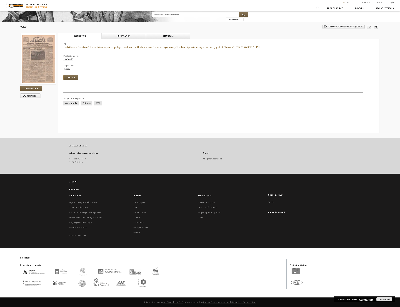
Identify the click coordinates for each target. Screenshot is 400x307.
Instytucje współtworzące (80, 222)
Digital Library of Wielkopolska (83, 202)
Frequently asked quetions (210, 212)
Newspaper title (140, 227)
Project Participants (206, 202)
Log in (271, 202)
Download (31, 96)
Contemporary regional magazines (85, 212)
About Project (335, 8)
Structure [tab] (168, 36)
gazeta (66, 69)
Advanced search (235, 19)
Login (391, 2)
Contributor (138, 222)
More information (366, 299)
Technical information (207, 207)
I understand (384, 299)
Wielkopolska (71, 103)
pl (348, 2)
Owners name (139, 212)
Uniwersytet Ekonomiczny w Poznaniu (86, 217)
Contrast (366, 2)
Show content (31, 88)
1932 (98, 103)
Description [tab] (80, 36)
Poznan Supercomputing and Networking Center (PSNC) (229, 302)
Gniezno (87, 103)
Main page (74, 189)
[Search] (243, 14)
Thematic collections (78, 207)
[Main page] (317, 8)
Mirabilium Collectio (78, 227)
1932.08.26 (68, 59)
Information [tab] (124, 36)
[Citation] (376, 27)
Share (379, 2)
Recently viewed (385, 8)
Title (135, 207)
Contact (201, 217)
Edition (136, 232)
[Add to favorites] (369, 27)
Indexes (359, 8)
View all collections (77, 235)
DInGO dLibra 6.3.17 (173, 302)
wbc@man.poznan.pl (212, 158)
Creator (136, 217)
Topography (139, 202)
